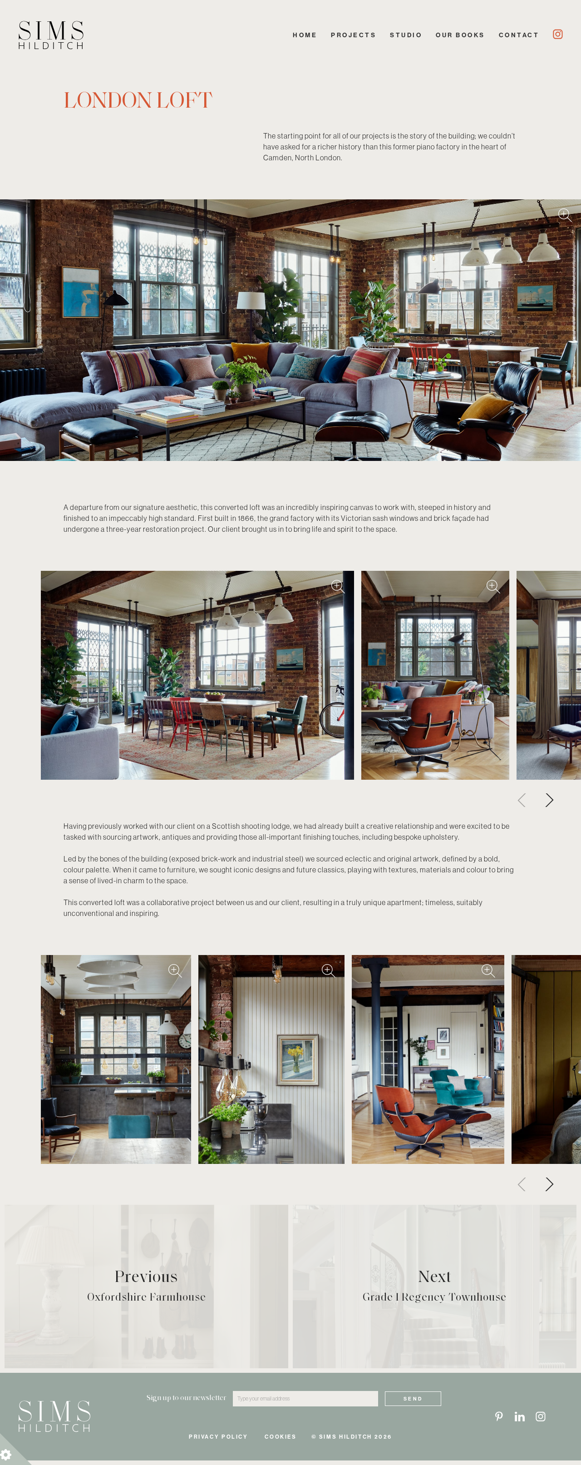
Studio (406, 35)
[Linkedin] (520, 1416)
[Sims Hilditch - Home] (51, 35)
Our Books (460, 35)
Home (305, 35)
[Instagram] (558, 34)
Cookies (280, 1436)
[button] (547, 800)
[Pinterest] (499, 1416)
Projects (353, 35)
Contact (519, 35)
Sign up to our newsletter (186, 1398)
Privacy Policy (218, 1436)
